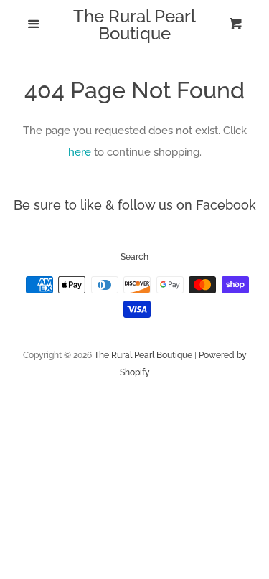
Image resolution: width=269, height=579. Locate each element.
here (79, 152)
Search (134, 257)
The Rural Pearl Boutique (134, 25)
